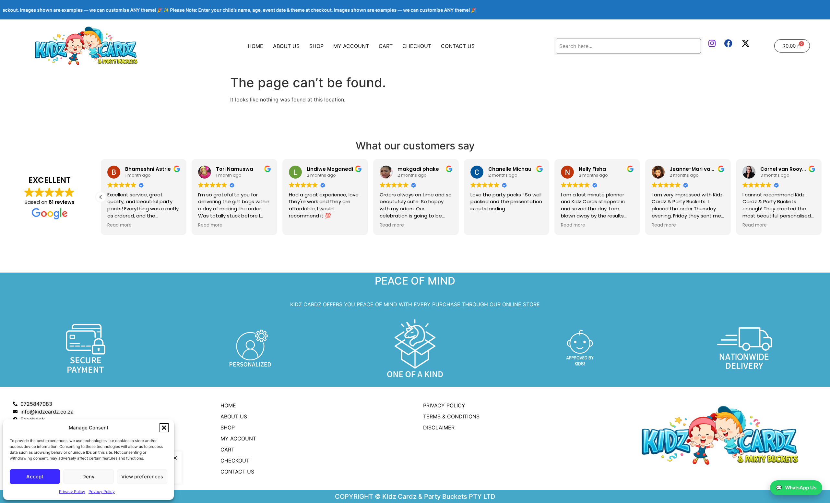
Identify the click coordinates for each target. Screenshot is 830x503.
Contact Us (458, 46)
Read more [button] (119, 225)
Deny (88, 477)
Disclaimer (439, 427)
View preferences (142, 477)
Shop (316, 46)
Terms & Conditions (451, 416)
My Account (351, 46)
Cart (386, 46)
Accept (34, 477)
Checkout (416, 46)
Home (255, 46)
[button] (164, 428)
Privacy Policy (72, 491)
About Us (286, 46)
